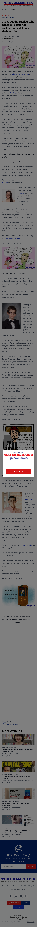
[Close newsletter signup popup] (31, 452)
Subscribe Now (18, 471)
